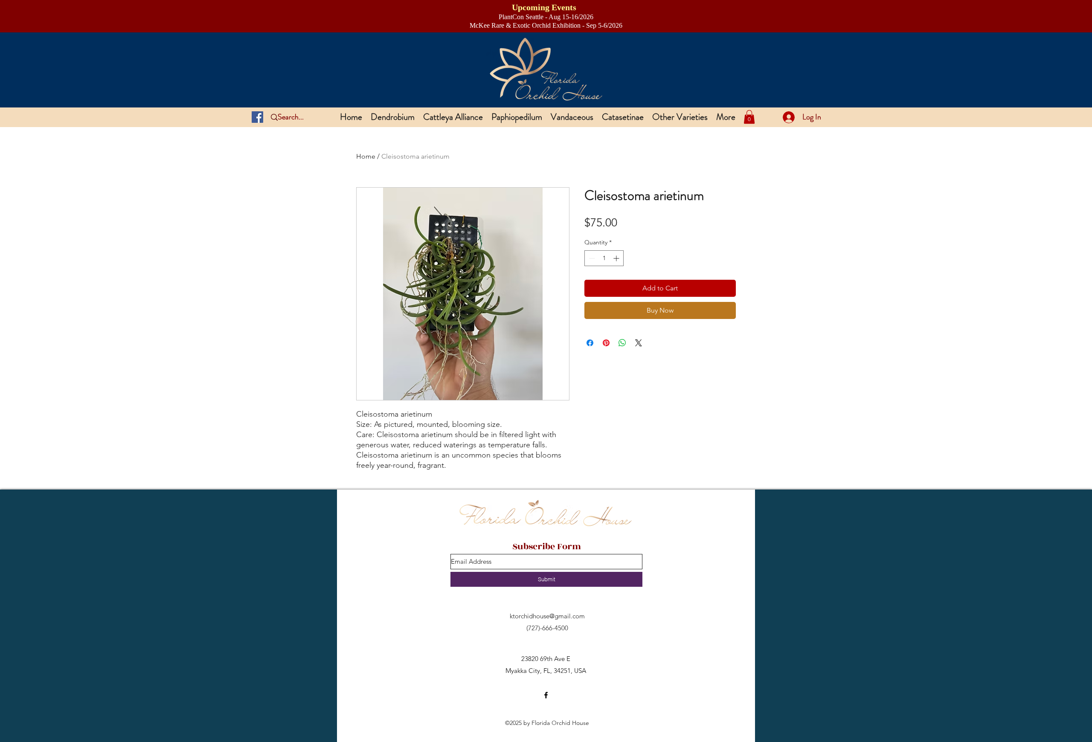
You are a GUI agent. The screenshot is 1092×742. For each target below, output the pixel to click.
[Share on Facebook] (590, 343)
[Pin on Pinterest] (606, 343)
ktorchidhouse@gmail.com (547, 616)
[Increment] (617, 258)
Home (365, 156)
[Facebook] (257, 117)
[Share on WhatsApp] (622, 343)
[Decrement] (591, 258)
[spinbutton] (604, 258)
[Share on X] (638, 343)
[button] (749, 117)
